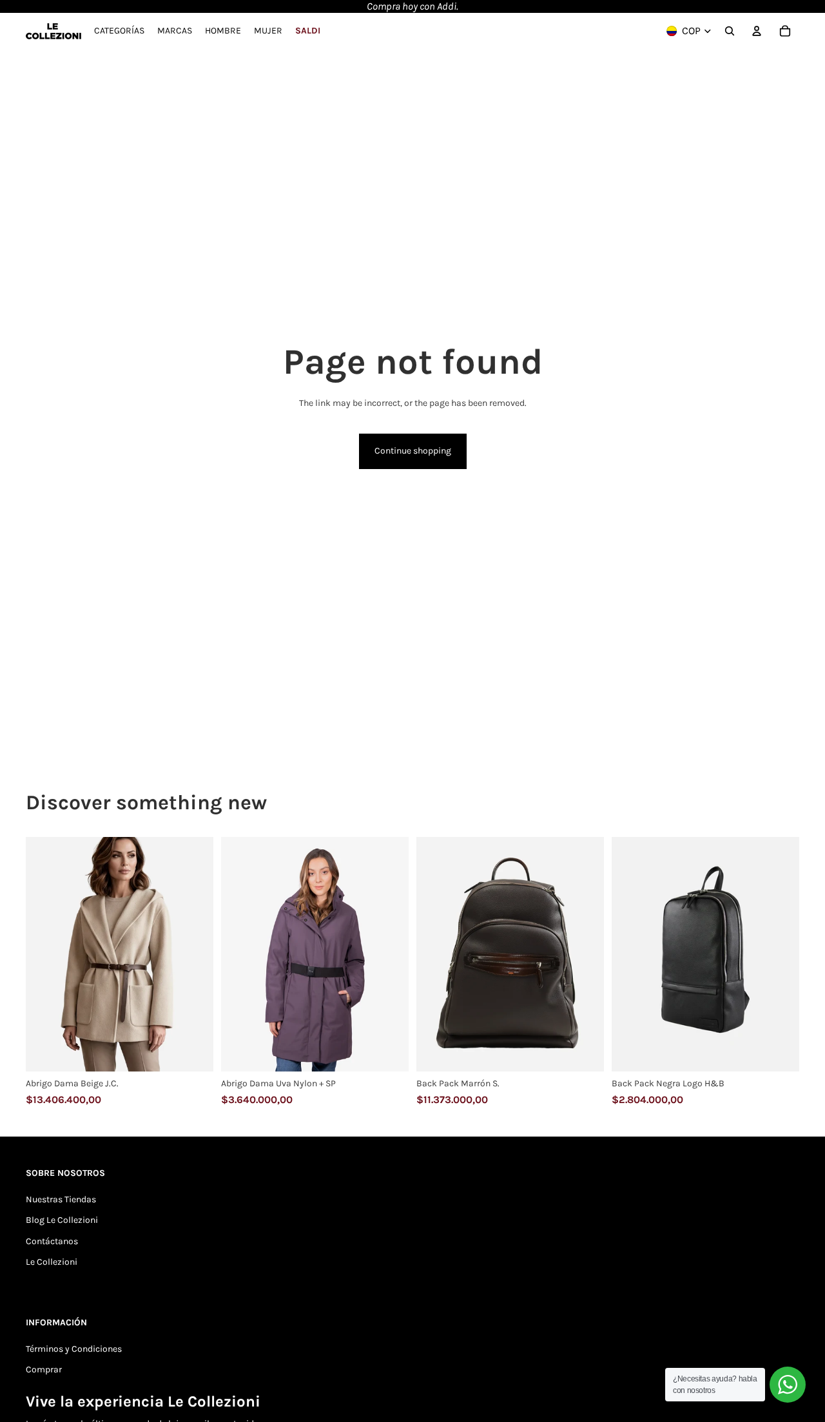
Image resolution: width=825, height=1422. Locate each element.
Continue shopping (412, 450)
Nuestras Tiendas (61, 1199)
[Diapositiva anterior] (45, 954)
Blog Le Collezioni (62, 1220)
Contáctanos (52, 1241)
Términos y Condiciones (74, 1348)
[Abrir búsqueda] (729, 31)
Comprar (44, 1369)
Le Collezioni (51, 1261)
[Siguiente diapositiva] (194, 954)
